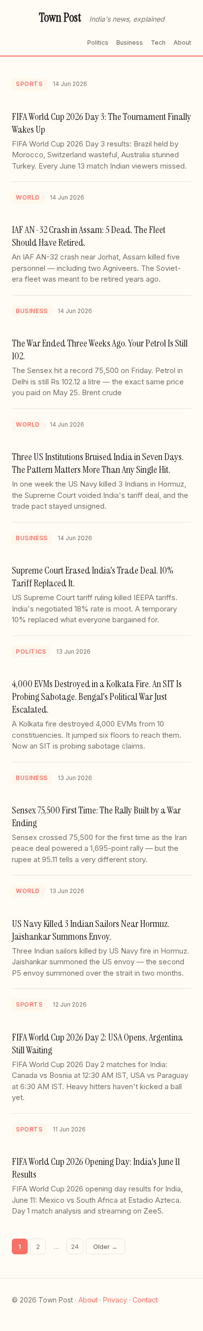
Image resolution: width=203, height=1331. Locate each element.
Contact (145, 1300)
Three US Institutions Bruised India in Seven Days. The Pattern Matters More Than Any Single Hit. (98, 463)
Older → (105, 1246)
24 (75, 1246)
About (182, 42)
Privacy (115, 1300)
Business (129, 42)
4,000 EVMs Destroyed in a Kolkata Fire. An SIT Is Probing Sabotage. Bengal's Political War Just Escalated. (97, 696)
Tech (158, 42)
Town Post (60, 17)
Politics (97, 42)
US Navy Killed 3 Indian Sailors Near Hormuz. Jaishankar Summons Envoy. (90, 930)
